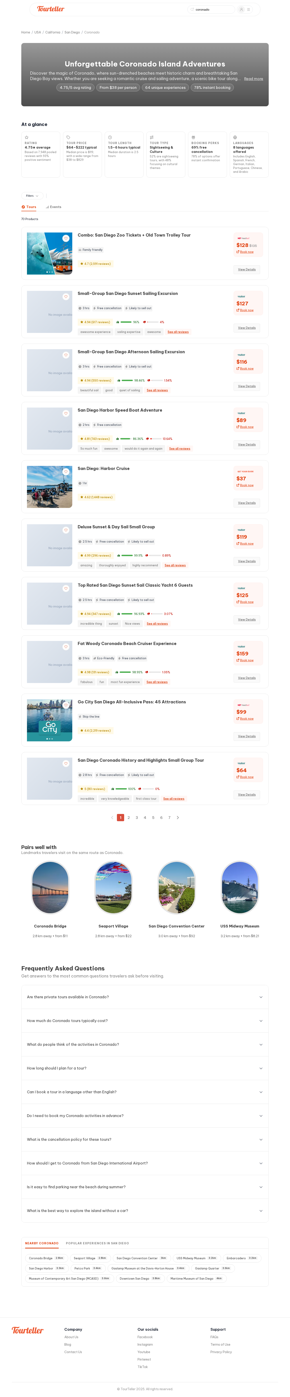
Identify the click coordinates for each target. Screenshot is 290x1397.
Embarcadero (241, 1258)
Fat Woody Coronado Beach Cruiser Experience (127, 643)
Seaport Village (90, 1258)
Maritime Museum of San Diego (196, 1278)
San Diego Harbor (46, 1268)
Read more (253, 78)
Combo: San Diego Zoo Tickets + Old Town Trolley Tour (134, 235)
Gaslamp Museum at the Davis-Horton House (147, 1268)
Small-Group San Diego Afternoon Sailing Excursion (131, 351)
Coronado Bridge (46, 1258)
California (52, 32)
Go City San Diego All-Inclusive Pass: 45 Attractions (132, 701)
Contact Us (73, 1352)
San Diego (72, 32)
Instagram (145, 1344)
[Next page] (177, 817)
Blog (67, 1344)
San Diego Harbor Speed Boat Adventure (120, 410)
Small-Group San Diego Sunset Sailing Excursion (128, 293)
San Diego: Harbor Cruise (104, 468)
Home (25, 32)
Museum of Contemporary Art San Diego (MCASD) (69, 1278)
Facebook (145, 1337)
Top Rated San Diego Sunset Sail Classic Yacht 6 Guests (135, 585)
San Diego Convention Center (141, 1258)
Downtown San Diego (140, 1278)
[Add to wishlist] (66, 238)
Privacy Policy (221, 1352)
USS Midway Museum (196, 1258)
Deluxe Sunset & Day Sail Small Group (116, 526)
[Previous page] (112, 817)
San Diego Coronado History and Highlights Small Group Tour (141, 760)
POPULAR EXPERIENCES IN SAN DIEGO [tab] (97, 1243)
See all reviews (178, 332)
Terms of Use (220, 1344)
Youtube (144, 1352)
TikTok (143, 1367)
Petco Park (88, 1268)
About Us (71, 1337)
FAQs (214, 1337)
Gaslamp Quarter (212, 1268)
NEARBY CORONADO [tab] (42, 1243)
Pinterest (144, 1359)
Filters (30, 195)
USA (37, 32)
